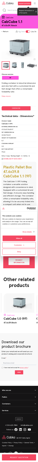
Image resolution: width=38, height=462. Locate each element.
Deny (19, 252)
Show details (27, 232)
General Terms (28, 442)
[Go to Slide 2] (14, 65)
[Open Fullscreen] (34, 59)
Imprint (4, 445)
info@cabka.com (27, 425)
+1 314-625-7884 (11, 425)
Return (5, 31)
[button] (19, 48)
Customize (18, 245)
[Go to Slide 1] (6, 65)
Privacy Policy (18, 442)
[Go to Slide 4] (31, 65)
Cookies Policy (7, 442)
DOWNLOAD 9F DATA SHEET (13, 159)
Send (19, 372)
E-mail (4, 358)
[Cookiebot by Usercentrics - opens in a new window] (27, 208)
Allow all (19, 238)
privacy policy (24, 367)
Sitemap (11, 445)
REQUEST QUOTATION (19, 457)
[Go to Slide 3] (22, 65)
